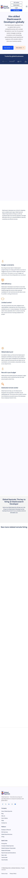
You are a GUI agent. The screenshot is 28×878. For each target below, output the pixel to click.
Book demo (16, 5)
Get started (16, 10)
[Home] (5, 7)
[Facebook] (2, 804)
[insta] (12, 804)
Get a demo (19, 47)
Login (16, 7)
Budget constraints (7, 265)
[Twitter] (6, 804)
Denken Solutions (16, 868)
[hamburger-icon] (26, 6)
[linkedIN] (9, 804)
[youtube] (15, 804)
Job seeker (16, 2)
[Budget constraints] (2, 261)
